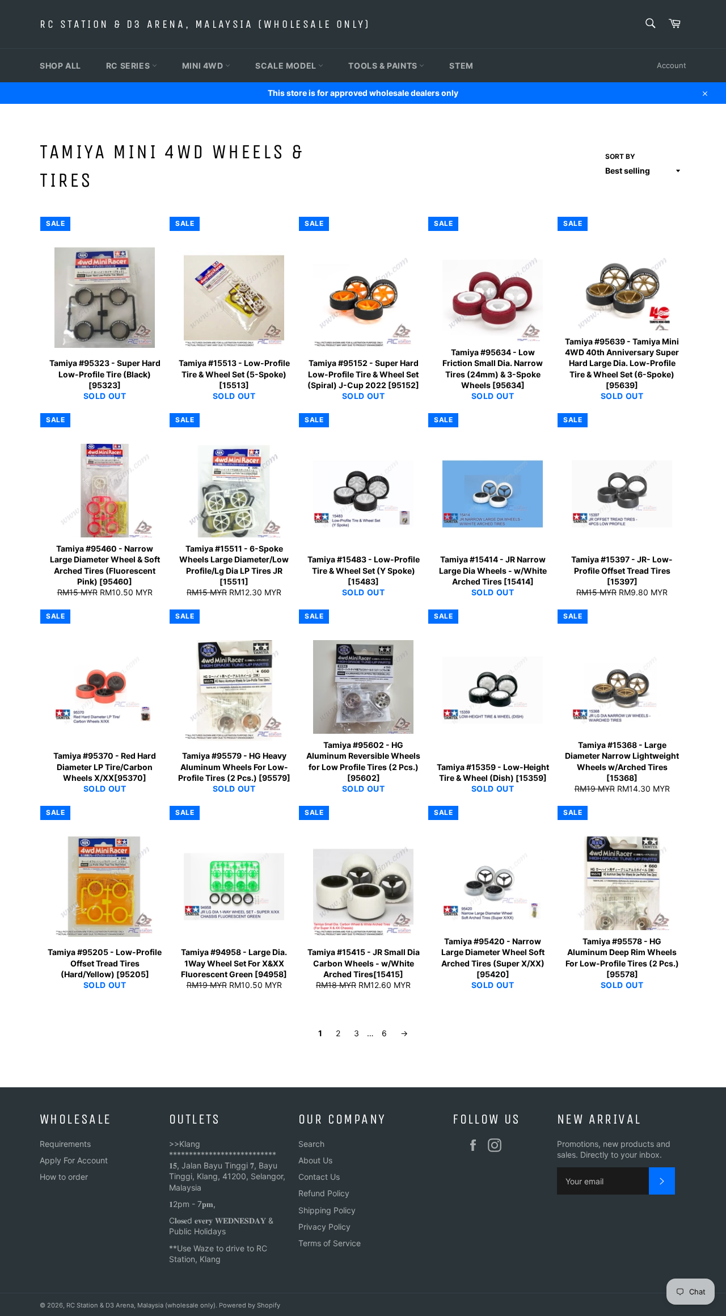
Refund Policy (323, 1193)
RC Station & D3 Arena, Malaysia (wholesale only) (205, 24)
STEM (461, 65)
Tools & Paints (383, 65)
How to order (64, 1177)
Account (671, 65)
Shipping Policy (327, 1210)
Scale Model (286, 65)
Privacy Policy (324, 1226)
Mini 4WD (203, 65)
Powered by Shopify (249, 1305)
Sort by (620, 156)
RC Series (129, 65)
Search (311, 1144)
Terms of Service (329, 1243)
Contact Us (319, 1177)
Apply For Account (74, 1160)
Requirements (65, 1144)
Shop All (60, 65)
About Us (315, 1160)
